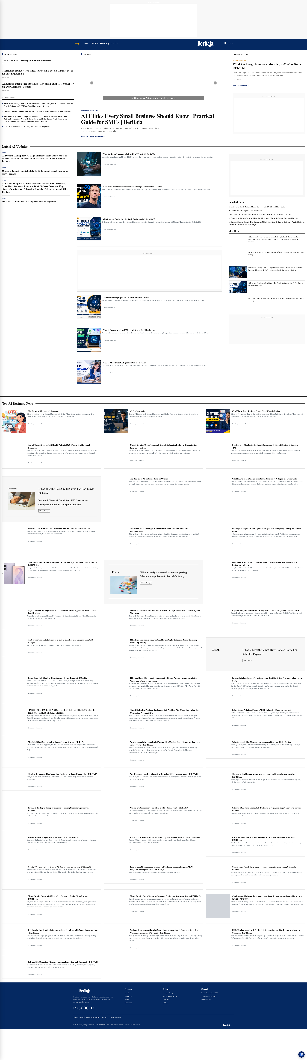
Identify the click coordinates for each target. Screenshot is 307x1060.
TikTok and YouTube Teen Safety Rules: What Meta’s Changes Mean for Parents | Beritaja (37, 72)
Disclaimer (166, 999)
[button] (92, 83)
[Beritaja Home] (205, 43)
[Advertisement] (153, 20)
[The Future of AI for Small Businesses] (14, 421)
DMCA (165, 1003)
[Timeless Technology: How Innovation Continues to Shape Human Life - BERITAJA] (14, 780)
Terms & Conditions (170, 996)
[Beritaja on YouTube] (86, 1008)
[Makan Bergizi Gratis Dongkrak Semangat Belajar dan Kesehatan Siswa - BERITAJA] (116, 903)
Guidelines (128, 1003)
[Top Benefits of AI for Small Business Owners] (116, 488)
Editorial (127, 999)
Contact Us (128, 996)
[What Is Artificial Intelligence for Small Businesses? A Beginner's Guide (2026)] (218, 488)
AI (114, 43)
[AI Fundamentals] (116, 421)
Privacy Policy (168, 993)
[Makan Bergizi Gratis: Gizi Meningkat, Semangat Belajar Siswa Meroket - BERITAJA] (14, 905)
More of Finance (44, 511)
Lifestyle (103, 1017)
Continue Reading (241, 85)
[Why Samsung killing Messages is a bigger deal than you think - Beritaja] (218, 748)
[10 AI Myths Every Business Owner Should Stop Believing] (218, 421)
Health (97, 1017)
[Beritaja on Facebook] (91, 1008)
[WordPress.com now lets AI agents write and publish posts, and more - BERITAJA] (116, 784)
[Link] (21, 501)
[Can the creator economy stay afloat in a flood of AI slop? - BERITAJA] (116, 813)
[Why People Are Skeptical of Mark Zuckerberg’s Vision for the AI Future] (89, 196)
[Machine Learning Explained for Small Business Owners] (89, 307)
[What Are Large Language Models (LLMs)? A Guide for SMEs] (89, 164)
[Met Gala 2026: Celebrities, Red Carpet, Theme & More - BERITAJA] (14, 749)
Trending (104, 43)
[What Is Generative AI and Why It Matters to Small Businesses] (89, 340)
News (86, 43)
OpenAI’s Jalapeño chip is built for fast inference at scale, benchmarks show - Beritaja (37, 111)
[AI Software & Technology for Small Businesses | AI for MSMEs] (89, 229)
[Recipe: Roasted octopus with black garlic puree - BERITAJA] (14, 843)
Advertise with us (115, 1017)
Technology (90, 1017)
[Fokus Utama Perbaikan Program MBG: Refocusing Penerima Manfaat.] (218, 717)
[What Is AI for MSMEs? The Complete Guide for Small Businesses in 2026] (14, 538)
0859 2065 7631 (206, 999)
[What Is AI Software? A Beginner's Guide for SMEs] (89, 372)
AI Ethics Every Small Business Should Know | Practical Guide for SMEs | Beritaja (147, 118)
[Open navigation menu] (77, 43)
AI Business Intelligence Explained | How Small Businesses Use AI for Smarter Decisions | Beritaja (38, 85)
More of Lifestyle (146, 583)
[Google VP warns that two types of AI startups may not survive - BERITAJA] (14, 872)
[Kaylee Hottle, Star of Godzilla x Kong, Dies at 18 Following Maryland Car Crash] (218, 616)
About (127, 993)
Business (82, 1017)
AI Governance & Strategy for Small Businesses (26, 60)
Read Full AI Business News (94, 136)
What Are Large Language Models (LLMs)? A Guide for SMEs (267, 66)
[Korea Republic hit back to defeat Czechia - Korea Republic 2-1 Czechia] (14, 685)
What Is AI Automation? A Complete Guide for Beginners (27, 126)
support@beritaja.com (208, 996)
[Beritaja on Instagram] (81, 1008)
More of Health (247, 660)
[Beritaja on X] (75, 1008)
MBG (95, 43)
